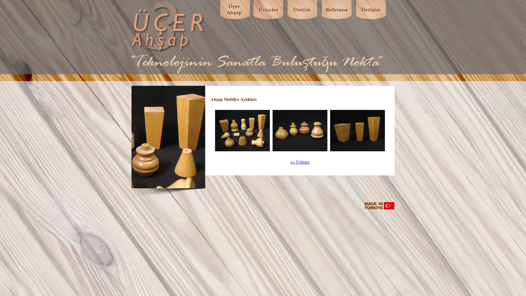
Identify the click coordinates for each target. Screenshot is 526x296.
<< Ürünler (300, 162)
